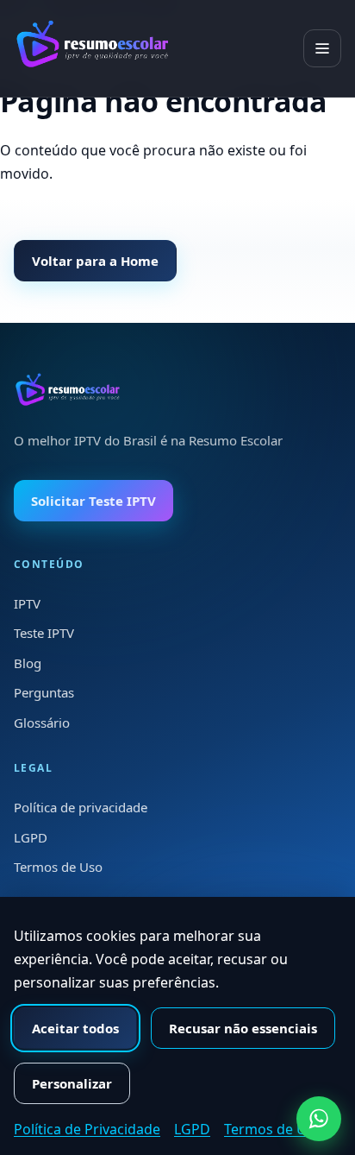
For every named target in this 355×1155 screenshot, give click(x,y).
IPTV (27, 603)
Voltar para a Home (95, 260)
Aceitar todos (75, 1028)
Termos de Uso (58, 866)
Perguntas (44, 692)
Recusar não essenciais (243, 1028)
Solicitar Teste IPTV (93, 500)
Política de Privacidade (87, 1129)
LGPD (30, 837)
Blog (27, 663)
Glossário (42, 722)
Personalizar (72, 1083)
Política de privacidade (80, 807)
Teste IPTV (44, 632)
